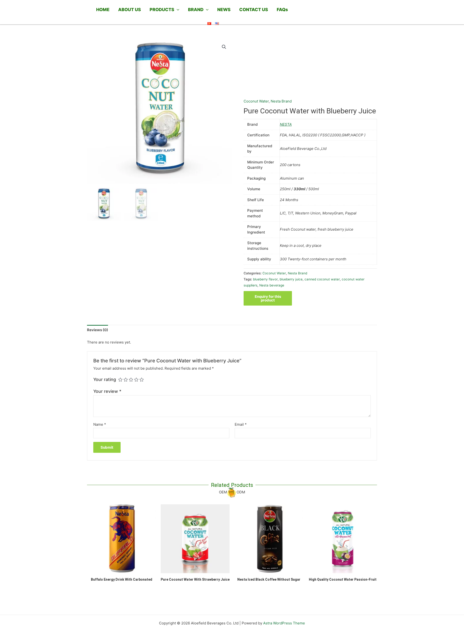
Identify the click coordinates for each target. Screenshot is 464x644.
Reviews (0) (97, 330)
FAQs (282, 9)
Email (241, 424)
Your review (107, 391)
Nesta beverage (271, 285)
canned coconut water (322, 279)
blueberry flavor (265, 279)
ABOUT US (129, 9)
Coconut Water (256, 101)
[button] (176, 9)
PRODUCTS (162, 9)
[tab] (97, 330)
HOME (102, 9)
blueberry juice (291, 279)
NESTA (286, 124)
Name (99, 424)
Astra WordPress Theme (284, 623)
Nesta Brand (281, 101)
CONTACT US (253, 9)
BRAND (195, 9)
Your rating (104, 379)
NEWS (224, 9)
